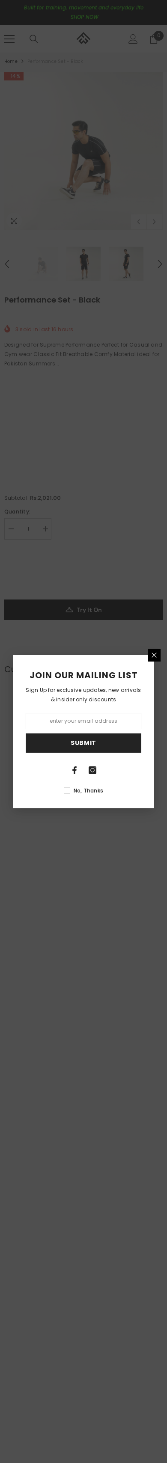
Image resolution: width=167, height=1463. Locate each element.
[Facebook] (75, 770)
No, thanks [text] (88, 790)
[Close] (154, 655)
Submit (83, 743)
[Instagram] (92, 770)
